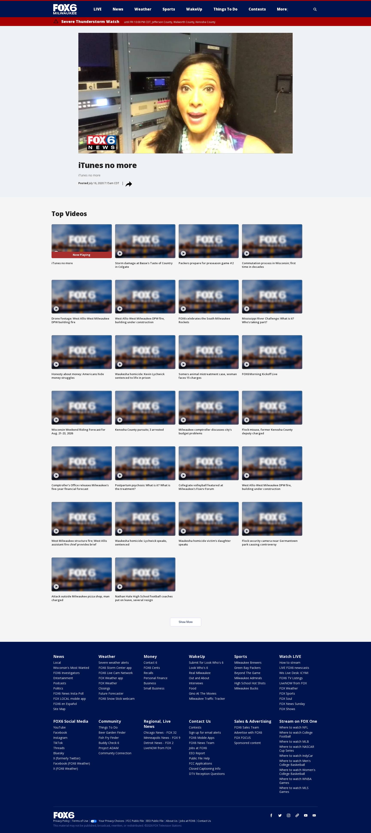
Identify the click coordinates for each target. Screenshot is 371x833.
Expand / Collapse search (315, 9)
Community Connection (115, 753)
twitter (280, 815)
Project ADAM (109, 748)
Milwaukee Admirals (248, 678)
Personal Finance (155, 678)
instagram (288, 815)
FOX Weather (108, 683)
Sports (240, 656)
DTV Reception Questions (207, 774)
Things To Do (108, 727)
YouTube (59, 727)
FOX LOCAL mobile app (69, 699)
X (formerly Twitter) (66, 758)
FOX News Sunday (292, 704)
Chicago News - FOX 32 (160, 732)
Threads (59, 748)
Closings (104, 688)
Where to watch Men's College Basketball (295, 763)
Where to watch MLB (294, 741)
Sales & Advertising (252, 721)
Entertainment (63, 678)
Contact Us (200, 721)
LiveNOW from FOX (293, 683)
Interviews (196, 683)
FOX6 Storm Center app (115, 668)
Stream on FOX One (298, 721)
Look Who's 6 (198, 668)
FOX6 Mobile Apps (201, 738)
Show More (186, 622)
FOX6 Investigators (66, 673)
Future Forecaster (111, 693)
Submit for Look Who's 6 (206, 662)
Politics (58, 688)
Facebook (60, 732)
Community (110, 721)
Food (192, 688)
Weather (107, 656)
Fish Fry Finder (109, 738)
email (314, 815)
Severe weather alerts (114, 662)
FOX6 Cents (152, 668)
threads (297, 815)
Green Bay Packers (247, 668)
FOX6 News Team (201, 743)
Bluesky (58, 753)
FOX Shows (287, 709)
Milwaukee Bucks (246, 688)
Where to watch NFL (293, 727)
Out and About (199, 678)
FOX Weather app (111, 678)
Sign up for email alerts (205, 732)
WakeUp (197, 656)
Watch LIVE (290, 656)
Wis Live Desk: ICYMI (293, 673)
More (282, 9)
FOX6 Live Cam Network (116, 673)
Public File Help (199, 758)
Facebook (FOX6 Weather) (71, 763)
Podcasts (59, 683)
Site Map (59, 709)
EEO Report (197, 753)
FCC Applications (200, 763)
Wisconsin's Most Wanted (71, 668)
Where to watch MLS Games (294, 790)
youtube (305, 815)
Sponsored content (247, 743)
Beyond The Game (247, 673)
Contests (195, 727)
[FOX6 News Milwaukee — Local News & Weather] (67, 9)
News (58, 656)
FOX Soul (285, 699)
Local (57, 662)
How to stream (289, 662)
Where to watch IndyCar (296, 756)
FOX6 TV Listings (291, 678)
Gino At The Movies (202, 693)
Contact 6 (150, 662)
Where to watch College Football (296, 734)
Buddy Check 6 (109, 743)
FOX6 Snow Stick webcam (117, 699)
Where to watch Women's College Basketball (297, 772)
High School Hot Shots (250, 683)
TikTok (58, 743)
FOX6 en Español (65, 704)
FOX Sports (287, 693)
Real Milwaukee (200, 673)
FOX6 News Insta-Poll (68, 693)
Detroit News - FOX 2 (158, 743)
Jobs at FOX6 (198, 748)
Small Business (154, 688)
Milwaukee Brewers (248, 662)
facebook (271, 815)
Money (150, 656)
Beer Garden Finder (112, 732)
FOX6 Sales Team (246, 727)
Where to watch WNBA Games (295, 781)
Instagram (60, 738)
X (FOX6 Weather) (65, 768)
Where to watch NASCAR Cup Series (296, 749)
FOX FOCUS (242, 738)
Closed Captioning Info (204, 768)
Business (150, 683)
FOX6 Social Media (70, 721)
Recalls (148, 673)
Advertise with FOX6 (248, 732)
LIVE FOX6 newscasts (294, 668)
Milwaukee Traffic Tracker (207, 699)
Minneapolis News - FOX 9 (162, 738)
